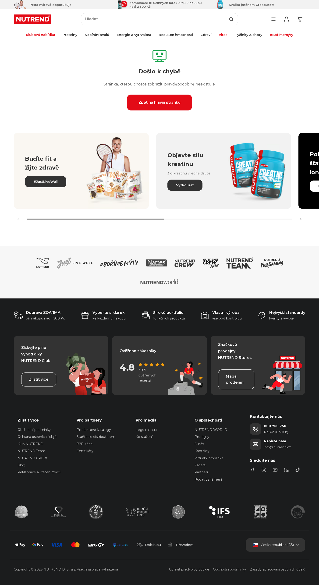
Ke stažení (144, 437)
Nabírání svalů (97, 35)
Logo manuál (146, 430)
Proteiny (70, 35)
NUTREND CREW (32, 458)
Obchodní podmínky (34, 430)
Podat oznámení (208, 479)
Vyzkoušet (185, 185)
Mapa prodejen (235, 379)
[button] (300, 219)
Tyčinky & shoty (248, 35)
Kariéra (200, 465)
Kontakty (202, 451)
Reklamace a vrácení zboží (39, 472)
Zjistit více (39, 379)
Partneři (201, 472)
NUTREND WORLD (211, 430)
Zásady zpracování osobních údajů (277, 569)
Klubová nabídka (40, 35)
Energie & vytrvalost (134, 35)
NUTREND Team (31, 451)
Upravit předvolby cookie (189, 569)
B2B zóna (84, 444)
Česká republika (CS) (277, 545)
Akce (223, 35)
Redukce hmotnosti (176, 35)
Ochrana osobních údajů (37, 437)
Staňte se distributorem (96, 437)
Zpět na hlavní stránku (159, 102)
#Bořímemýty (281, 35)
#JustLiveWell (46, 182)
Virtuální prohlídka (209, 458)
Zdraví (206, 35)
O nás (199, 444)
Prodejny (202, 437)
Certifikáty (85, 451)
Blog (21, 465)
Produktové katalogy (94, 430)
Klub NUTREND (30, 444)
